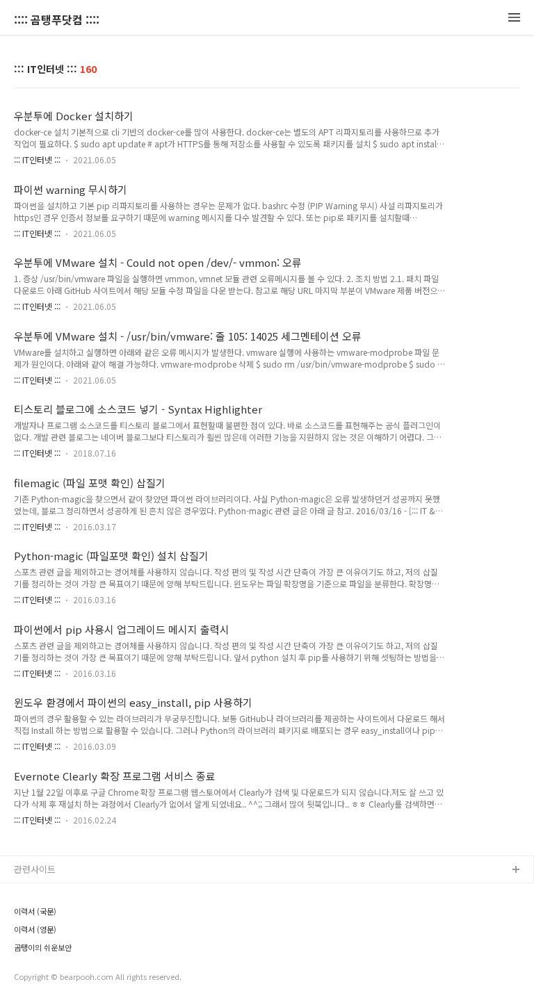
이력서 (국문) (35, 911)
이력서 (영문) (35, 929)
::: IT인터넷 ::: (37, 159)
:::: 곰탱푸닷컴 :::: (56, 19)
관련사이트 (35, 869)
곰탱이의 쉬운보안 (43, 947)
